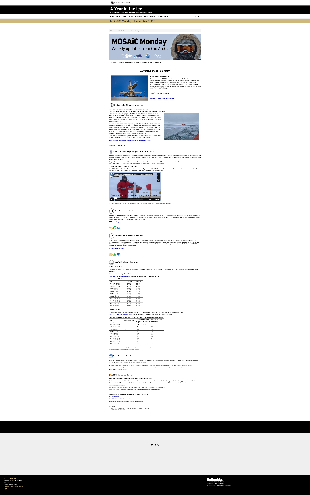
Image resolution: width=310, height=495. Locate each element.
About (118, 16)
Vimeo (169, 204)
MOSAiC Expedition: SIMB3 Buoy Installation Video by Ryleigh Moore (130, 204)
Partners (152, 16)
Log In (6, 489)
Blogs (146, 16)
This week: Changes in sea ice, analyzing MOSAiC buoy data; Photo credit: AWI (140, 62)
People (131, 16)
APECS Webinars (160, 204)
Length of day (127, 320)
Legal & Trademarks (217, 485)
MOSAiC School (160, 360)
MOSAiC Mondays (123, 31)
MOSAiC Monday (163, 16)
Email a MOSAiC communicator (13, 486)
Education (138, 16)
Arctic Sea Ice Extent (156, 319)
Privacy (209, 485)
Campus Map (227, 485)
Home (112, 16)
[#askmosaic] (111, 105)
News (124, 16)
